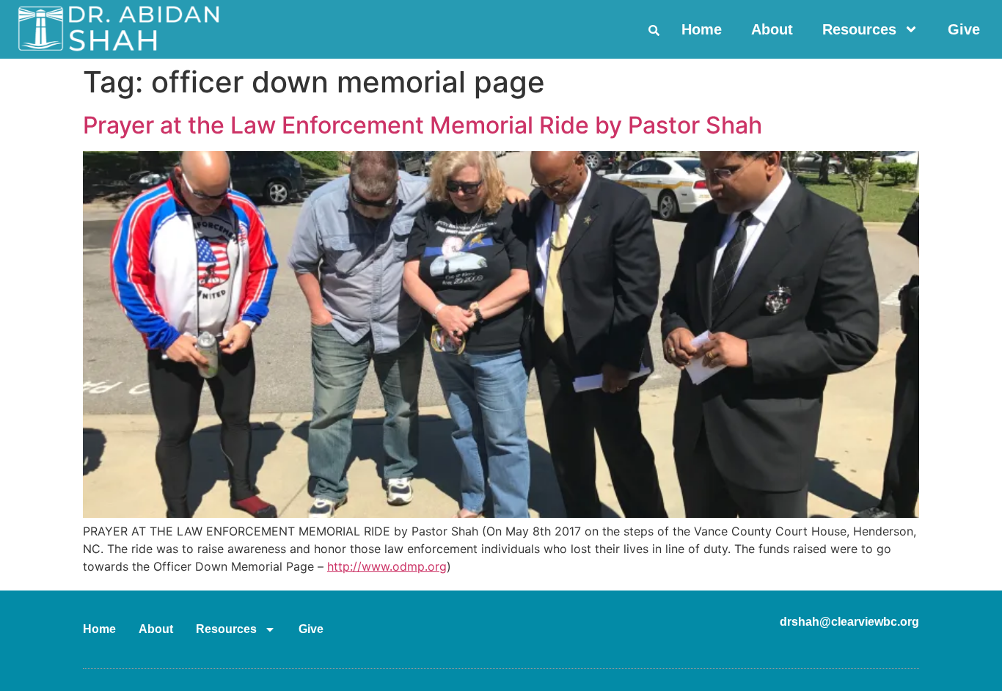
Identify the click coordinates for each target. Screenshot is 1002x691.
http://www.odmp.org (387, 566)
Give (964, 29)
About (772, 29)
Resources (859, 29)
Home (701, 29)
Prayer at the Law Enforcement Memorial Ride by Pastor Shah (422, 125)
